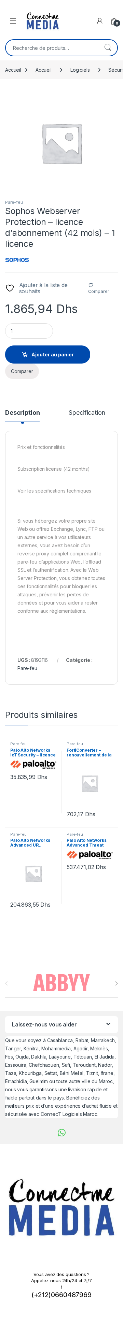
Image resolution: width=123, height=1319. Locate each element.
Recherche (107, 48)
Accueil (13, 70)
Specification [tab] (87, 413)
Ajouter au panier (52, 354)
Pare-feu (14, 202)
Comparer (98, 291)
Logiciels (80, 70)
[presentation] (116, 983)
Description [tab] (22, 413)
